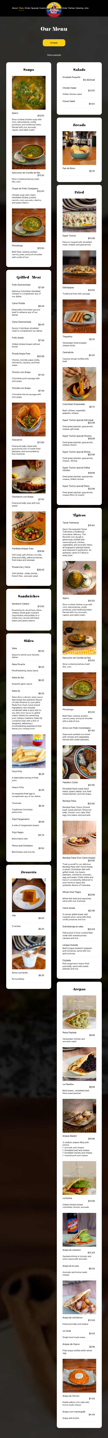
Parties (71, 8)
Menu (21, 8)
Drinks (27, 8)
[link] (54, 10)
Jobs (86, 8)
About (15, 8)
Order (64, 8)
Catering (79, 8)
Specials (35, 8)
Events (42, 8)
